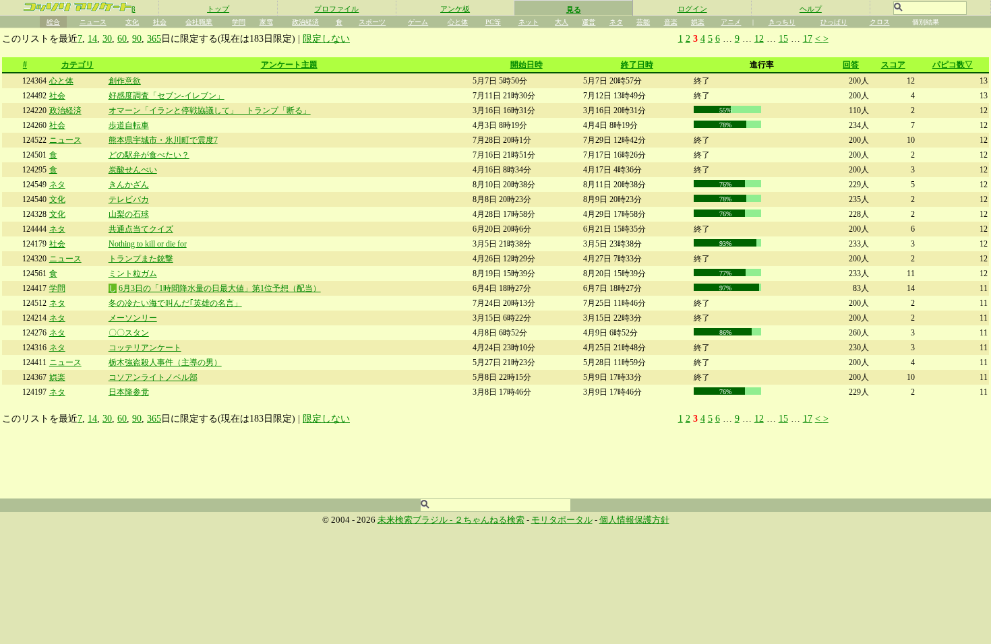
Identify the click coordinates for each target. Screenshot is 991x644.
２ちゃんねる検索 (489, 520)
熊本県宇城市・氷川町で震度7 (163, 140)
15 (783, 38)
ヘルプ (811, 9)
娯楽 (697, 22)
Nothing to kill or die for (148, 244)
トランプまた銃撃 (141, 258)
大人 (561, 22)
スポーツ (372, 22)
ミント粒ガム (133, 273)
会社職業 (198, 22)
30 (107, 38)
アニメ (731, 22)
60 (122, 38)
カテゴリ (77, 64)
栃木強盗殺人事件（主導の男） (165, 362)
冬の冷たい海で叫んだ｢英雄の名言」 (175, 303)
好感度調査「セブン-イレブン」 (166, 95)
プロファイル (336, 9)
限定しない (326, 38)
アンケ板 (455, 9)
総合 (53, 22)
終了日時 (637, 64)
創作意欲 (125, 81)
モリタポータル (562, 520)
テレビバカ (129, 199)
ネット (528, 22)
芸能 (643, 22)
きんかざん (129, 184)
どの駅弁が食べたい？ (149, 155)
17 (807, 38)
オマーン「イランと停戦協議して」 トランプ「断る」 (210, 110)
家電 (266, 22)
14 (92, 38)
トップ (218, 9)
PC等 (493, 22)
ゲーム (418, 22)
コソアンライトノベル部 (153, 377)
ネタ (616, 22)
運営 (588, 22)
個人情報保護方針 (634, 520)
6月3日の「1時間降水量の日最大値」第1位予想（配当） (220, 288)
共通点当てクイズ (141, 229)
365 (154, 38)
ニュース (93, 22)
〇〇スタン (129, 332)
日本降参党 (129, 392)
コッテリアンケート (145, 347)
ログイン (692, 9)
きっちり (782, 22)
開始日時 (526, 64)
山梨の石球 (129, 214)
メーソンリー (133, 318)
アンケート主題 (289, 64)
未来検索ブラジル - (416, 520)
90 (137, 38)
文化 (132, 22)
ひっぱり (833, 22)
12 (759, 38)
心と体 (458, 22)
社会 (160, 22)
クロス (880, 22)
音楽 (671, 22)
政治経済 (305, 22)
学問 (238, 22)
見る (573, 9)
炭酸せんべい (133, 169)
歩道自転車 (129, 125)
